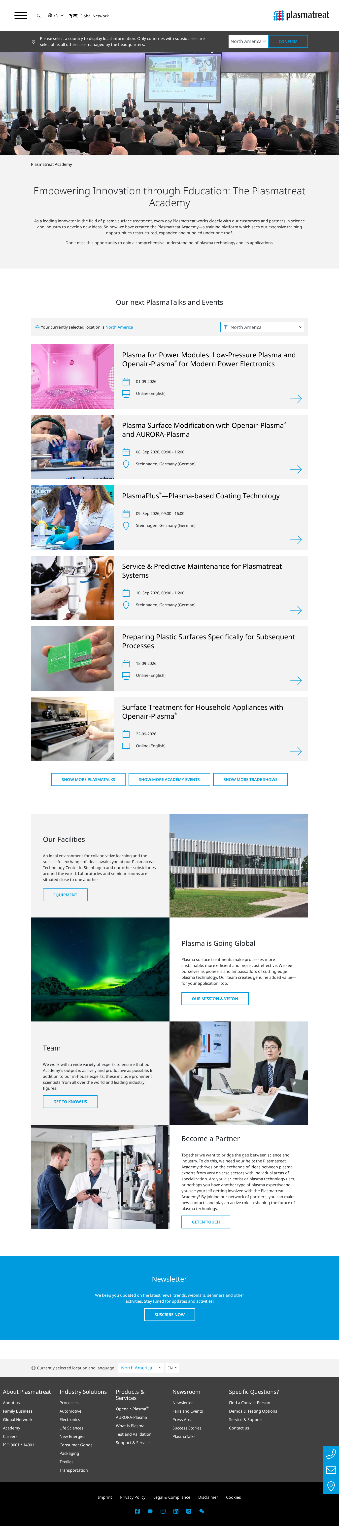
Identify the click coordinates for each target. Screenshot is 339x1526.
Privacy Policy (132, 1497)
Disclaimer (208, 1497)
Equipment (65, 895)
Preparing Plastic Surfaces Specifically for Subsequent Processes (208, 641)
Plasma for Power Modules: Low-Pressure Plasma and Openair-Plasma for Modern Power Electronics (209, 359)
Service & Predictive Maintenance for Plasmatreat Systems (202, 570)
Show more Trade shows (250, 779)
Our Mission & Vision (215, 998)
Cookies (233, 1497)
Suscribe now (170, 1314)
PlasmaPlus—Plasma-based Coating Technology (201, 495)
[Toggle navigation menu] (21, 16)
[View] (296, 399)
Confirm (288, 41)
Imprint (105, 1497)
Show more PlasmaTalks (88, 779)
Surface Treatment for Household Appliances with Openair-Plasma (202, 711)
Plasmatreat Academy (51, 164)
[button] (39, 15)
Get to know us (70, 1101)
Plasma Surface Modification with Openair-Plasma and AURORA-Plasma (204, 429)
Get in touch (206, 1222)
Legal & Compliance (171, 1497)
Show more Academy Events (169, 779)
